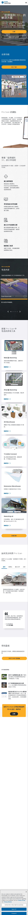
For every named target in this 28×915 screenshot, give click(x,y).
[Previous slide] (8, 312)
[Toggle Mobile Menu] (26, 2)
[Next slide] (20, 312)
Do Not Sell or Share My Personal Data (14, 905)
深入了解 (14, 67)
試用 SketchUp (14, 37)
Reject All (14, 909)
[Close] (26, 891)
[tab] (4, 567)
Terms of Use (21, 900)
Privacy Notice (8, 902)
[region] (14, 296)
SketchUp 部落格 (14, 658)
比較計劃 (14, 535)
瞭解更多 (6, 367)
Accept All (14, 913)
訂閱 (14, 31)
